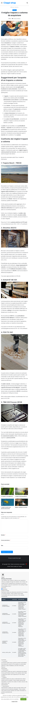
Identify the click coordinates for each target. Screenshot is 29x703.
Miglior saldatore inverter (21, 507)
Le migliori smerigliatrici (7, 496)
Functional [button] (3, 659)
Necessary (5, 589)
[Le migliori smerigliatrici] (7, 491)
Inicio (12, 7)
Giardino (16, 7)
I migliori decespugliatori (21, 496)
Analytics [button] (3, 675)
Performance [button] (4, 668)
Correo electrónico (5, 540)
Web (2, 545)
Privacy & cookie (11, 558)
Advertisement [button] (4, 684)
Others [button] (2, 693)
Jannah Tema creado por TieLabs (14, 566)
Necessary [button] (3, 587)
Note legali (18, 558)
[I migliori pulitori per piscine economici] (7, 502)
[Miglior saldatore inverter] (21, 502)
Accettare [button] (23, 699)
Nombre (3, 535)
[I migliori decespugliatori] (21, 491)
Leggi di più (14, 701)
